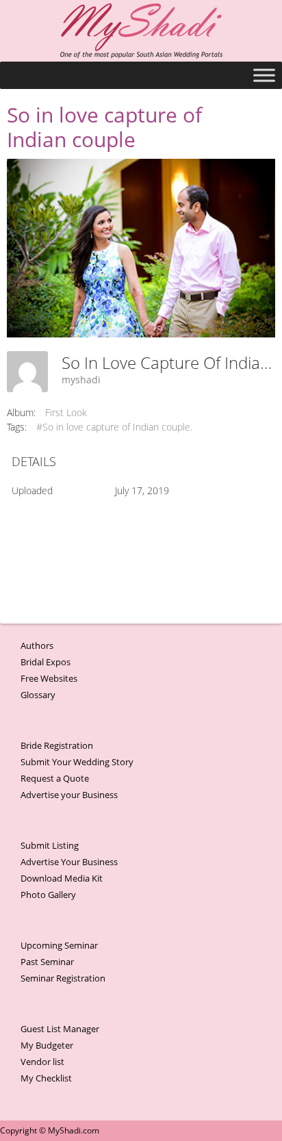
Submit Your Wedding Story (77, 762)
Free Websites (49, 678)
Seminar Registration (63, 978)
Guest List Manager (60, 1029)
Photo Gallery (48, 894)
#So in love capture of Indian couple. (114, 426)
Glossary (38, 695)
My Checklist (46, 1078)
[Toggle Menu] (264, 74)
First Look (66, 412)
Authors (37, 645)
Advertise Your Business (69, 862)
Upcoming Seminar (59, 945)
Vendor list (42, 1061)
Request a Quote (55, 778)
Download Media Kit (62, 878)
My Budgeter (47, 1045)
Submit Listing (50, 845)
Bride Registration (57, 745)
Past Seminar (47, 962)
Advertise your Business (69, 795)
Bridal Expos (45, 662)
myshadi (81, 379)
